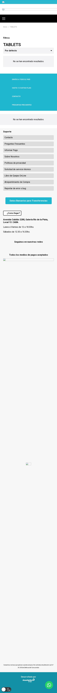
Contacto (9, 137)
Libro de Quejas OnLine (15, 175)
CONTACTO (16, 96)
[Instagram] (28, 247)
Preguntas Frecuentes (15, 144)
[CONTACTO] (7, 96)
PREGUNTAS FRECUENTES (22, 105)
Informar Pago (11, 150)
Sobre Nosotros (12, 156)
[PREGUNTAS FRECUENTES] (7, 105)
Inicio (5, 27)
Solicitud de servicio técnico (18, 169)
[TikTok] (35, 247)
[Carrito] (54, 19)
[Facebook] (21, 247)
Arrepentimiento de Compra (17, 182)
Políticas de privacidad (15, 163)
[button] (3, 18)
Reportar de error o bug (15, 188)
